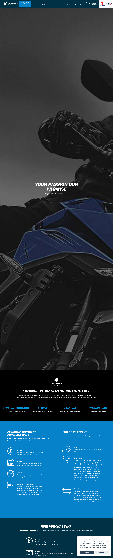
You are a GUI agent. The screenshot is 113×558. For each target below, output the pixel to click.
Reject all (101, 552)
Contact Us (82, 3)
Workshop (55, 3)
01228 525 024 (93, 4)
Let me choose (101, 547)
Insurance (63, 3)
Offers (50, 3)
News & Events (68, 3)
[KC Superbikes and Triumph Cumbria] (10, 4)
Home (32, 3)
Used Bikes (43, 3)
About (76, 3)
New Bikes (37, 3)
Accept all (86, 552)
